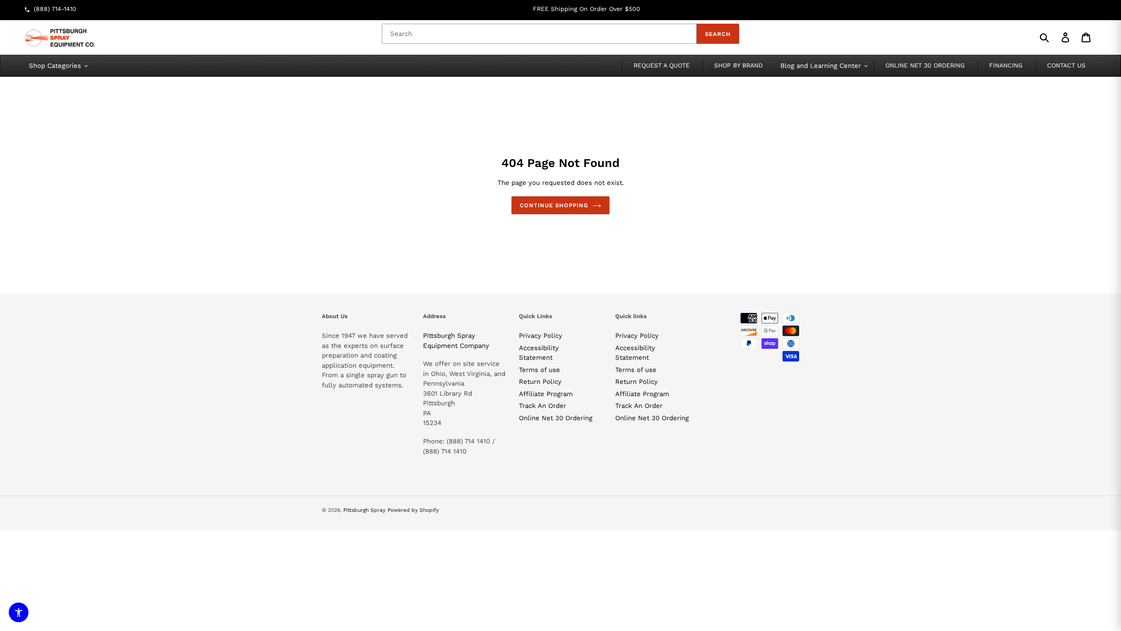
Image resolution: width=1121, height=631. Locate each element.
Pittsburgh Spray (364, 510)
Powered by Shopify (413, 510)
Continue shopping (554, 205)
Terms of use (539, 370)
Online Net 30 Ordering (555, 418)
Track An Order (542, 406)
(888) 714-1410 (55, 8)
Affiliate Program (546, 394)
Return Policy (540, 382)
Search (718, 34)
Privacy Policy (540, 336)
